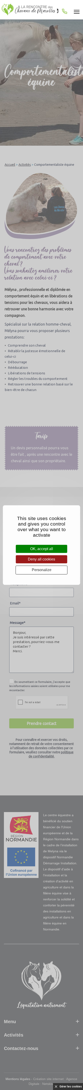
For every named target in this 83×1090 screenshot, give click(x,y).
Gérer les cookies (70, 1086)
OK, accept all (41, 549)
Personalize (41, 570)
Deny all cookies (41, 559)
